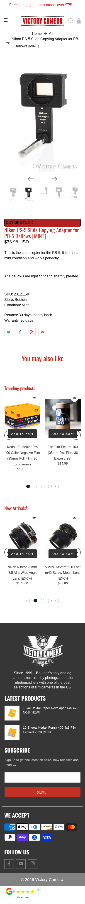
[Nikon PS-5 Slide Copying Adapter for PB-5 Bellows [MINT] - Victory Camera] (42, 115)
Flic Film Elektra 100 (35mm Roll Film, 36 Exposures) (63, 452)
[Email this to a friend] (42, 332)
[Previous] (30, 178)
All (51, 33)
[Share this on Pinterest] (31, 332)
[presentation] (8, 435)
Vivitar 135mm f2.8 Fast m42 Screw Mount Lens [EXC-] (27, 572)
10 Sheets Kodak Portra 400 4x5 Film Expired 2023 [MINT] (50, 730)
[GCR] (9, 891)
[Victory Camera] (42, 21)
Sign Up (42, 792)
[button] (28, 486)
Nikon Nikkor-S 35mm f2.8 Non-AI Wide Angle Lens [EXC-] (67, 572)
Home (37, 33)
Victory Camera (49, 879)
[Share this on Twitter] (8, 332)
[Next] (54, 178)
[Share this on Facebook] (20, 332)
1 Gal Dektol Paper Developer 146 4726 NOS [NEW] (51, 710)
